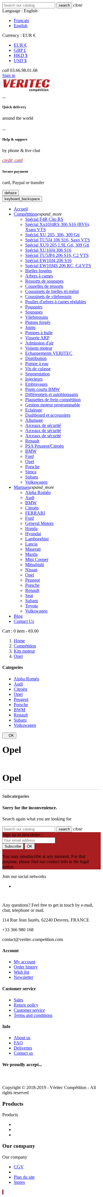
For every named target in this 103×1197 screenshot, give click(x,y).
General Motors (39, 523)
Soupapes (34, 312)
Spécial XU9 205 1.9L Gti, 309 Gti (57, 245)
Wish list (21, 972)
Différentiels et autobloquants (51, 394)
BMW (31, 451)
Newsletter (23, 977)
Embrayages (36, 384)
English (20, 25)
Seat (29, 595)
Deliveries (23, 1048)
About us (22, 1037)
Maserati (33, 549)
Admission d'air (39, 342)
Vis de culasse (38, 368)
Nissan (31, 569)
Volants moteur (38, 348)
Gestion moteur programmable (52, 404)
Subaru (31, 477)
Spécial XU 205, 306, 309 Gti (52, 234)
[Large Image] (51, 1077)
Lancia (31, 544)
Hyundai (33, 533)
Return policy (26, 1005)
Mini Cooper (36, 559)
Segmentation (37, 373)
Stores (19, 1182)
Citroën (32, 507)
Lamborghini (37, 538)
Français (21, 20)
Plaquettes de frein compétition (53, 399)
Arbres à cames (39, 275)
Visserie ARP (37, 337)
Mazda (31, 554)
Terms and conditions (33, 1015)
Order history (26, 966)
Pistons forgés (37, 322)
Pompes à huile (39, 332)
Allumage (34, 420)
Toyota (31, 605)
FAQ (18, 1042)
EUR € (20, 45)
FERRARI (35, 513)
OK (9, 735)
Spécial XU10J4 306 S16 (48, 250)
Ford (29, 456)
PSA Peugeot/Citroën (44, 446)
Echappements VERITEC (48, 353)
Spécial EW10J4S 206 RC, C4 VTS (58, 265)
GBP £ (20, 50)
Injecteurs (34, 379)
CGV (19, 1166)
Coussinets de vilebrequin (48, 296)
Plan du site (24, 1177)
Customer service (29, 1010)
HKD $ (20, 55)
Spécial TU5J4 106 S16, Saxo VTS (57, 239)
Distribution (36, 358)
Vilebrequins (36, 317)
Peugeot (32, 580)
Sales (18, 999)
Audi (29, 497)
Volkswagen (36, 482)
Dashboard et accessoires (47, 415)
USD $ (20, 60)
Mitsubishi (34, 564)
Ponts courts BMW (42, 389)
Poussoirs (33, 306)
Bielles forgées (38, 270)
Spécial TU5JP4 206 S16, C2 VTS (57, 255)
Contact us (23, 1053)
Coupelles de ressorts (44, 286)
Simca (30, 471)
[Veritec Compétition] (26, 90)
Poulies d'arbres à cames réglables (55, 301)
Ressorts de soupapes (44, 281)
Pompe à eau (36, 363)
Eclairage (33, 409)
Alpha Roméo (38, 492)
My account (24, 961)
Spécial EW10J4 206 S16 (48, 260)
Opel (29, 461)
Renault (32, 440)
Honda (31, 528)
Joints (30, 327)
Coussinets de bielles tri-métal (52, 291)
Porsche (32, 466)
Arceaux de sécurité (43, 425)
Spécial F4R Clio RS (44, 219)
